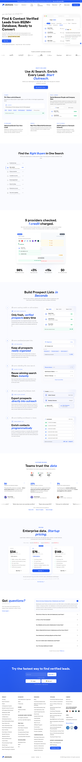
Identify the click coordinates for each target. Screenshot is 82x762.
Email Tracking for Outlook (8, 749)
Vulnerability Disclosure (71, 719)
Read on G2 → (31, 509)
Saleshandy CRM (6, 712)
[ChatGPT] (67, 711)
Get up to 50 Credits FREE (58, 1)
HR (18, 711)
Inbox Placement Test (7, 725)
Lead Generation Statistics (56, 725)
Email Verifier (5, 729)
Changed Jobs (74, 23)
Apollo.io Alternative (39, 745)
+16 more (61, 25)
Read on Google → (49, 509)
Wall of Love (37, 722)
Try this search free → (71, 195)
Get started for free (40, 87)
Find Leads (31, 5)
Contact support (6, 610)
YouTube (37, 757)
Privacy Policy (69, 701)
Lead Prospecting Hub (39, 711)
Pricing (48, 4)
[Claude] (70, 711)
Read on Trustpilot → (40, 509)
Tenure (69, 23)
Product (16, 4)
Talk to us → (62, 650)
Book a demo (67, 4)
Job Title (48, 23)
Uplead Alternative (38, 750)
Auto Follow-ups (6, 714)
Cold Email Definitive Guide (56, 699)
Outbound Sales (22, 709)
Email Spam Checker (7, 732)
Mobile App (5, 745)
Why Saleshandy (40, 5)
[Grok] (79, 711)
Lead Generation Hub (39, 709)
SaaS (19, 701)
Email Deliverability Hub (39, 707)
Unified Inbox (5, 716)
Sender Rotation (6, 734)
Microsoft (50, 681)
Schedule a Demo (55, 748)
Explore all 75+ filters (52, 199)
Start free (6, 41)
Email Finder (21, 730)
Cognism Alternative (39, 748)
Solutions (24, 4)
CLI (19, 746)
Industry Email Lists (38, 716)
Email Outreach (5, 701)
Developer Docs (22, 742)
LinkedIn (33, 757)
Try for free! (76, 4)
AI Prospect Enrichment (7, 710)
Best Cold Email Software (56, 713)
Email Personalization (7, 727)
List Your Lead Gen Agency (24, 719)
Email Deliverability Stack (8, 721)
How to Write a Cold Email (56, 701)
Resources (54, 4)
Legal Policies (69, 717)
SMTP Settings (53, 744)
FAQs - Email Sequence (55, 742)
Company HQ (55, 25)
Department (53, 23)
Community (37, 727)
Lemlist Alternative (38, 741)
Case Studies (37, 718)
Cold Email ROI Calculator (24, 736)
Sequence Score (6, 736)
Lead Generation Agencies (24, 699)
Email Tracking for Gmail (8, 747)
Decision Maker (59, 23)
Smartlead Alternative (39, 737)
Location (50, 25)
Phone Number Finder (7, 742)
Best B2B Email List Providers (57, 719)
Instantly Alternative (38, 739)
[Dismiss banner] (80, 1)
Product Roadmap (38, 729)
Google (34, 681)
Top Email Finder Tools (55, 736)
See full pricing (40, 581)
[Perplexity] (76, 711)
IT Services (20, 703)
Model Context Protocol (8, 708)
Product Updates (38, 731)
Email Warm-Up (5, 723)
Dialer (3, 703)
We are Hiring (69, 723)
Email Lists (36, 714)
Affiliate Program (38, 724)
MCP (19, 744)
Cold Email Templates (55, 711)
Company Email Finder (23, 732)
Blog (35, 699)
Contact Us (68, 703)
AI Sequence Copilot (7, 706)
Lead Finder (5, 740)
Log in (60, 5)
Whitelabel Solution (6, 719)
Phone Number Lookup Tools (57, 731)
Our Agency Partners (23, 717)
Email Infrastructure (6, 738)
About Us (68, 699)
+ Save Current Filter (59, 379)
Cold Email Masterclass (39, 701)
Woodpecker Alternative (40, 743)
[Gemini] (73, 711)
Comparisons (37, 720)
